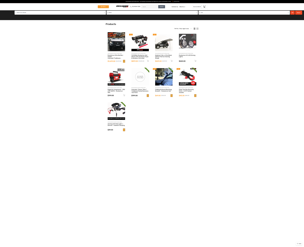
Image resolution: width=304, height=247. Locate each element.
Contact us (175, 6)
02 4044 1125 (136, 6)
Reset (299, 12)
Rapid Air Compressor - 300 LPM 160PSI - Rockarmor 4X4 (116, 91)
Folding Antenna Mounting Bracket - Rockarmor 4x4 (163, 90)
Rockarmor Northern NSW (115, 53)
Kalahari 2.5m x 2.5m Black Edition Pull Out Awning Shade (163, 56)
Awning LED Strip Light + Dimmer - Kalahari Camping (116, 124)
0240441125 (176, 1)
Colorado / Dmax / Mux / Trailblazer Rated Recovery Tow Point (139, 91)
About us (182, 6)
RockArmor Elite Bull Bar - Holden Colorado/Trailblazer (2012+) (116, 57)
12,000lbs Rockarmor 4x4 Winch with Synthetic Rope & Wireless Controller (139, 56)
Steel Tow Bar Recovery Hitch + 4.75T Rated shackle (186, 91)
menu (104, 6)
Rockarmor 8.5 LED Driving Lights (187, 56)
